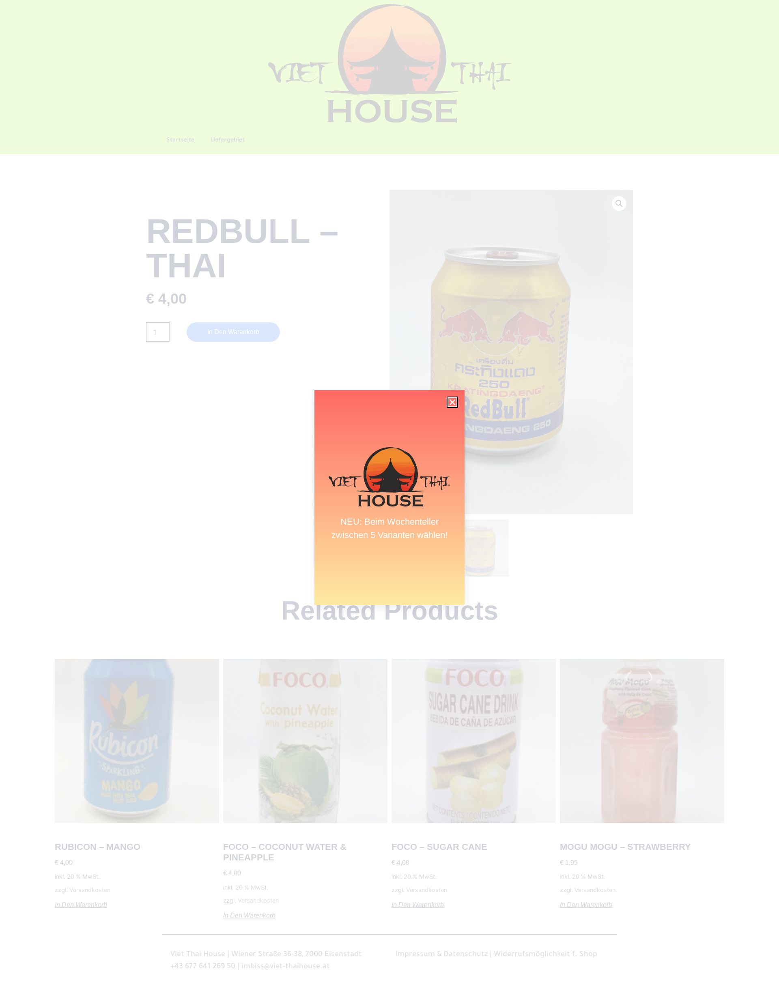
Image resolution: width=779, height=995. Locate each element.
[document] (389, 497)
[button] (452, 402)
